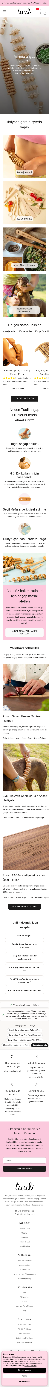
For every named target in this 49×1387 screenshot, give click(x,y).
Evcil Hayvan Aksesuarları (24, 1274)
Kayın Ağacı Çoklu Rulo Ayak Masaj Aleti (25, 1035)
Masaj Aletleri (9, 331)
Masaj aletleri (24, 1265)
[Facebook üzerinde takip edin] (4, 1351)
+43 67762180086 (26, 1211)
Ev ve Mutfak (25, 331)
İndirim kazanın (25, 1169)
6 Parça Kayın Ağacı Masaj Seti (15, 1045)
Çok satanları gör (40, 1045)
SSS (24, 1293)
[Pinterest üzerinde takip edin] (25, 1351)
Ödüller (24, 1233)
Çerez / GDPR (24, 1325)
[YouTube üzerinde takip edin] (32, 1351)
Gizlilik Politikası (24, 1329)
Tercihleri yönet (24, 1382)
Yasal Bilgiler (24, 1246)
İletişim (24, 1301)
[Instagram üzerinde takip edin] (18, 1351)
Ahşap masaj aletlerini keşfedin (24, 632)
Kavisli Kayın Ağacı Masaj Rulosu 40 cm (17, 372)
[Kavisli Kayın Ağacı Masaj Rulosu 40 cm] (17, 352)
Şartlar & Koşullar (24, 1342)
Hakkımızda (24, 1228)
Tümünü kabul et (24, 1370)
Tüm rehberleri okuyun (24, 907)
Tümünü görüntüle (24, 399)
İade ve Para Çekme (24, 1306)
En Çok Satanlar (25, 1260)
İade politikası (24, 1334)
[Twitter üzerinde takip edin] (11, 1351)
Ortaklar (24, 1237)
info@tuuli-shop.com (26, 1214)
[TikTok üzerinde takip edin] (39, 1351)
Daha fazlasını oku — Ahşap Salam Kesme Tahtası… (25, 738)
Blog (24, 1310)
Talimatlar (24, 1297)
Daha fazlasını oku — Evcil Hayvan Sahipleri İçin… (24, 818)
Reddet (24, 1376)
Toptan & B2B (24, 1242)
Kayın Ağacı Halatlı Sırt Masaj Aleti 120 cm (25, 1040)
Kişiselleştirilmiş (24, 1278)
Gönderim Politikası (24, 1338)
